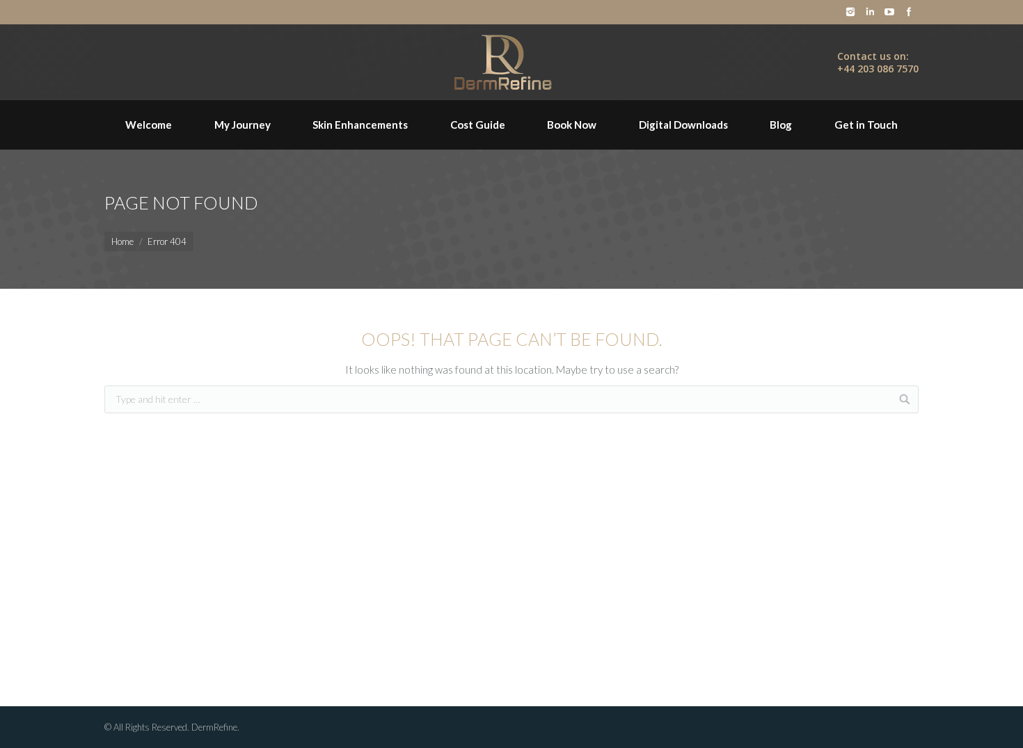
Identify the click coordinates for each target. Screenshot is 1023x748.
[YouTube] (889, 11)
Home (122, 241)
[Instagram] (850, 11)
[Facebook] (909, 11)
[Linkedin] (870, 11)
